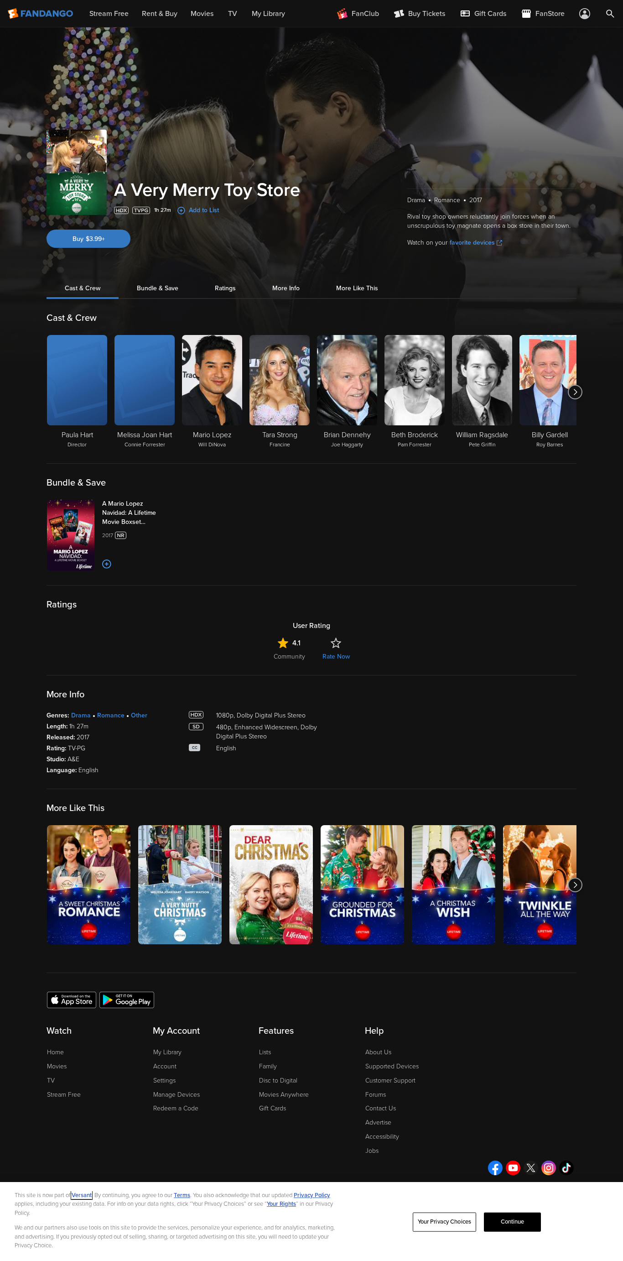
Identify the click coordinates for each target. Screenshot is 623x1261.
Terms (182, 1195)
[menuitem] (483, 13)
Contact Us (380, 1108)
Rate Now (336, 656)
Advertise (378, 1122)
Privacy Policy (312, 1195)
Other (139, 715)
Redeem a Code (175, 1108)
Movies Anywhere (284, 1095)
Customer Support (390, 1080)
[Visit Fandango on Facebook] (495, 1168)
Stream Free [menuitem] (109, 13)
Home (55, 1052)
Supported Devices (392, 1066)
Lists (265, 1052)
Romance (111, 715)
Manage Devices (176, 1095)
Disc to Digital (278, 1080)
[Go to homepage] (41, 13)
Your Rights (281, 1204)
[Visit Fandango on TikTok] (566, 1168)
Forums (375, 1095)
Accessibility (382, 1137)
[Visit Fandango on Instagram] (548, 1168)
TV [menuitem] (232, 13)
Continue (512, 1221)
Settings (164, 1080)
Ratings (225, 288)
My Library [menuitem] (268, 13)
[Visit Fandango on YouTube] (513, 1168)
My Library (167, 1052)
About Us (378, 1052)
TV (51, 1080)
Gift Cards (272, 1108)
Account (165, 1066)
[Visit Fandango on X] (531, 1168)
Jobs (372, 1151)
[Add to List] (106, 564)
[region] (311, 1221)
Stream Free (64, 1095)
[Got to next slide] (575, 392)
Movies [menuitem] (202, 13)
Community (289, 656)
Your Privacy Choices (445, 1221)
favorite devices (472, 242)
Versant (82, 1195)
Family (268, 1066)
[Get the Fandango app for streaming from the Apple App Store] (72, 999)
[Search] (610, 13)
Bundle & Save (157, 288)
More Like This (357, 288)
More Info (286, 288)
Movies (57, 1066)
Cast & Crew (82, 288)
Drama (81, 715)
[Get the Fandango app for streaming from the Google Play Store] (127, 999)
